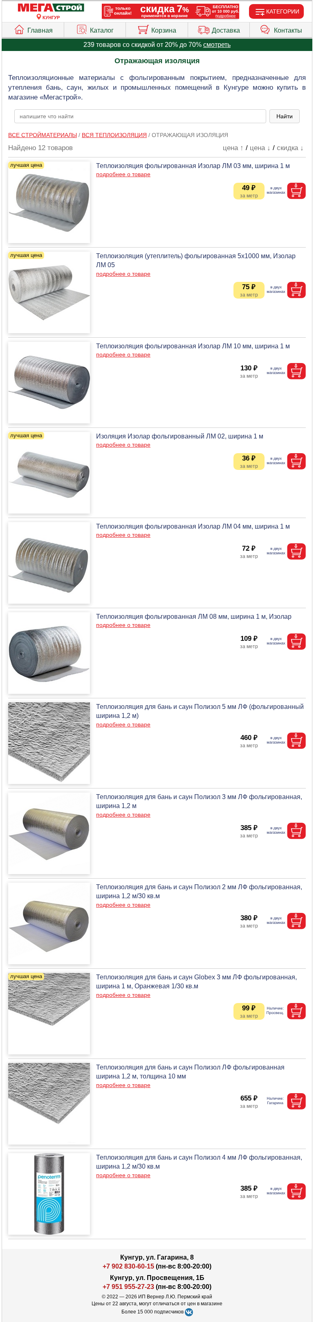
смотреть (217, 44)
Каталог (102, 30)
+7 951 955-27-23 (128, 1286)
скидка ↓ (290, 148)
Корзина (163, 30)
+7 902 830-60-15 (128, 1266)
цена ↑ (233, 148)
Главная (40, 30)
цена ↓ (260, 148)
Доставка (226, 30)
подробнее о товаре (123, 174)
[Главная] (51, 7)
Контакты (288, 30)
